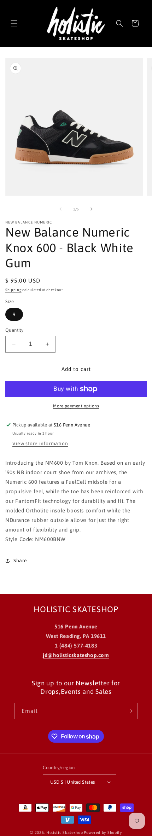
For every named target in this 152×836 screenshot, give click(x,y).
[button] (14, 23)
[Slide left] (60, 209)
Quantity (14, 330)
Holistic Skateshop (64, 832)
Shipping (13, 290)
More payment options (76, 406)
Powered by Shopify (103, 832)
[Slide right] (91, 209)
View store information (40, 443)
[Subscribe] (130, 711)
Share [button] (20, 560)
